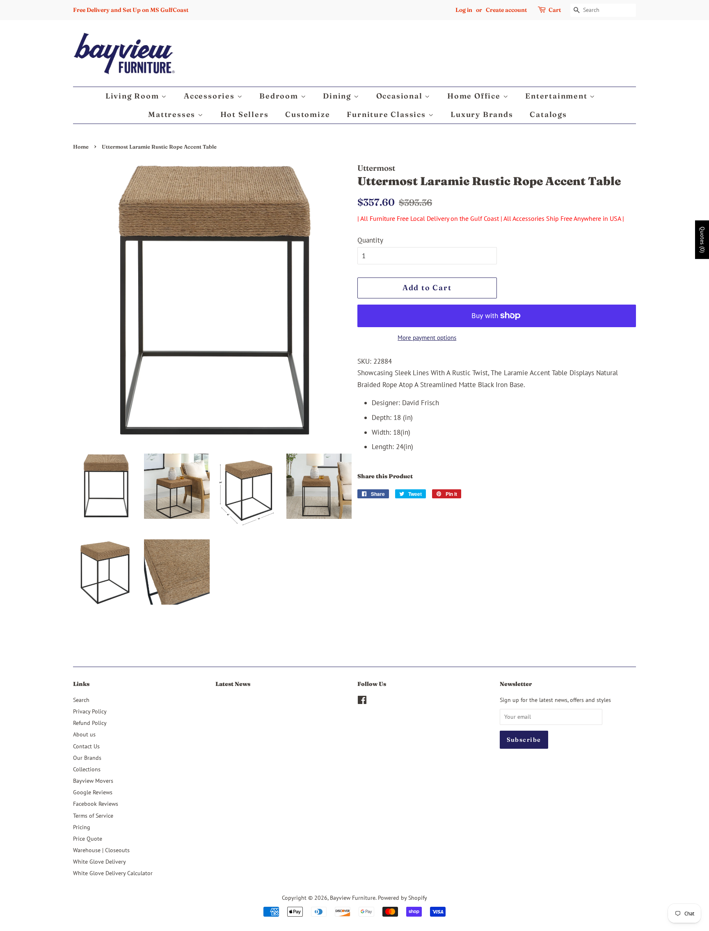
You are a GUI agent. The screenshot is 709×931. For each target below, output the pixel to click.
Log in (463, 10)
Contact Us (86, 746)
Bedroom (279, 96)
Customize (307, 114)
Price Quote (87, 838)
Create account (506, 10)
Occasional (400, 96)
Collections (87, 769)
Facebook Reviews (95, 803)
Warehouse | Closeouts (101, 850)
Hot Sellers (244, 114)
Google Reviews (92, 792)
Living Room (133, 96)
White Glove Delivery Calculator (113, 873)
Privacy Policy (90, 711)
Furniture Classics (387, 114)
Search (81, 700)
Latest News (232, 684)
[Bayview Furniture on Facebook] (362, 701)
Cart (555, 10)
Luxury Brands (482, 114)
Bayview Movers (93, 780)
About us (84, 734)
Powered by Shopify (402, 897)
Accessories (210, 96)
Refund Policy (90, 723)
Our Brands (87, 757)
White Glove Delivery (99, 861)
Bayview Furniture (352, 897)
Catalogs (548, 114)
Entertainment (557, 96)
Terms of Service (93, 815)
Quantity (370, 240)
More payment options (427, 338)
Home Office (475, 96)
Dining (338, 96)
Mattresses (173, 114)
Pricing (81, 827)
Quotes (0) (702, 240)
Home (81, 147)
